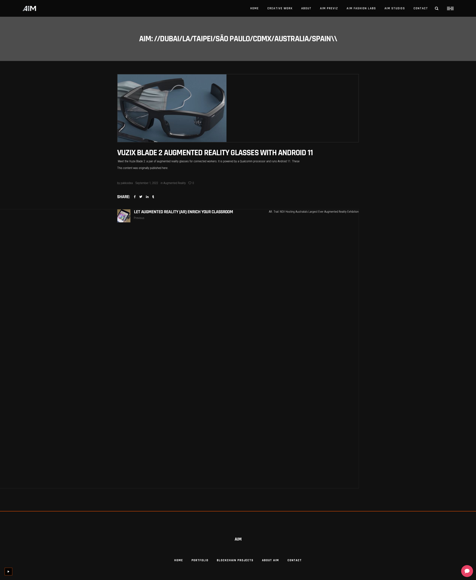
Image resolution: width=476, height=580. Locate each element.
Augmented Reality (174, 183)
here (165, 168)
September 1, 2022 (146, 183)
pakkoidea (127, 183)
